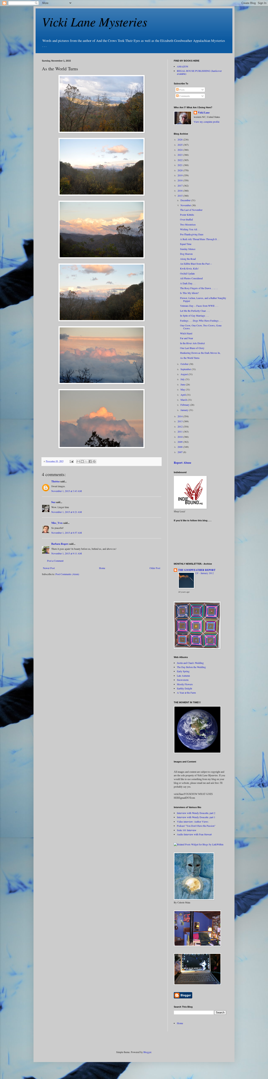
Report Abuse (182, 462)
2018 (180, 180)
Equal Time (185, 244)
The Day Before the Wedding (191, 667)
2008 (180, 446)
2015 (180, 195)
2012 (180, 426)
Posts (182, 89)
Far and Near (186, 338)
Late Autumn (183, 675)
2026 (180, 139)
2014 (180, 416)
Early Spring (183, 671)
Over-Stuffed (186, 219)
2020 (180, 170)
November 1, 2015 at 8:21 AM (66, 512)
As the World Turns (190, 357)
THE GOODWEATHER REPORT (196, 570)
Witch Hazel (186, 333)
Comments (184, 96)
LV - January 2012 (205, 573)
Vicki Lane (204, 112)
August (184, 374)
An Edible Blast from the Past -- (196, 263)
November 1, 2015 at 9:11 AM (66, 553)
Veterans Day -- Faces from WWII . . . (199, 305)
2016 (180, 190)
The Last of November (191, 209)
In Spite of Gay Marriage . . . (194, 315)
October (184, 364)
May (183, 389)
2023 (180, 154)
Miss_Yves (57, 523)
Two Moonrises (188, 224)
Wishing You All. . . (190, 229)
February (185, 404)
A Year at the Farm (186, 692)
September (186, 369)
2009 (180, 441)
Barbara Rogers (59, 544)
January (184, 410)
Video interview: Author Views (192, 821)
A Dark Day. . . (187, 283)
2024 (180, 149)
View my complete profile (206, 121)
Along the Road (188, 258)
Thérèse (55, 481)
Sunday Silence (187, 249)
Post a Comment (55, 560)
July (182, 379)
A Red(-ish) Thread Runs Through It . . (199, 239)
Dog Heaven (186, 253)
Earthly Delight (184, 688)
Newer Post (49, 568)
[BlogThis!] (82, 461)
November (186, 205)
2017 (180, 185)
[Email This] (78, 461)
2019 (180, 175)
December (185, 200)
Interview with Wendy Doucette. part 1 (196, 817)
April (183, 394)
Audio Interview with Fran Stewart (194, 834)
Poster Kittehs (187, 214)
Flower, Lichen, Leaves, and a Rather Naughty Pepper (203, 299)
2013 (180, 421)
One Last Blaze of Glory (192, 348)
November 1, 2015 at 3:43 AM (66, 491)
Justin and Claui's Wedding (190, 662)
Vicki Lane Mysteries (94, 21)
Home (102, 568)
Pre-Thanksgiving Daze (191, 234)
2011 (180, 431)
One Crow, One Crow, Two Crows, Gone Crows (201, 327)
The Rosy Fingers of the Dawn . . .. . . (199, 288)
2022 (180, 160)
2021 (180, 165)
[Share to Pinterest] (94, 461)
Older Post (154, 568)
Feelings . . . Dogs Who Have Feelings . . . (201, 320)
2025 (180, 144)
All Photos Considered (191, 278)
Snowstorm (182, 679)
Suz (53, 502)
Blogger (147, 1052)
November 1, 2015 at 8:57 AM (66, 532)
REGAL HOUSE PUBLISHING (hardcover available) (199, 72)
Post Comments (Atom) (67, 574)
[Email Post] (71, 461)
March (184, 399)
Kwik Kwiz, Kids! (189, 268)
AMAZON (182, 66)
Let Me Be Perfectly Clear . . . (195, 310)
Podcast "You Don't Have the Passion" (196, 825)
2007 (180, 452)
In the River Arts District (192, 343)
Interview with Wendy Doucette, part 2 (196, 813)
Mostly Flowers (185, 684)
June (183, 384)
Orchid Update (187, 273)
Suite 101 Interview (186, 830)
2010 (180, 436)
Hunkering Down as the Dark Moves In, (200, 352)
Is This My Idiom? (189, 293)
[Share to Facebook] (90, 461)
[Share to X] (86, 461)
